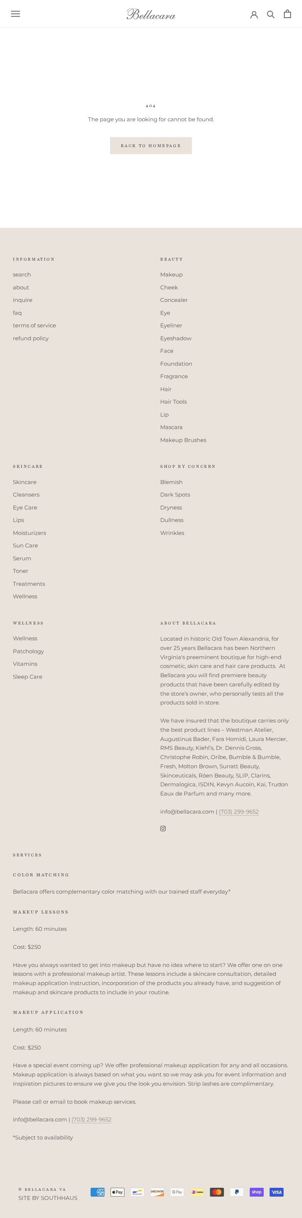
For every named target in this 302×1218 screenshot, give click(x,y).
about (21, 287)
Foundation (176, 363)
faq (17, 312)
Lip (164, 414)
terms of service (34, 325)
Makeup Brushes (183, 439)
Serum (22, 558)
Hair (166, 389)
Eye (165, 312)
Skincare (24, 482)
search (22, 274)
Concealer (174, 299)
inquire (22, 299)
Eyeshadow (176, 338)
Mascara (171, 427)
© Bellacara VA (42, 1189)
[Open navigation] (15, 14)
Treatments (29, 583)
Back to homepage (151, 146)
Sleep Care (27, 676)
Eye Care (25, 507)
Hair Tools (173, 401)
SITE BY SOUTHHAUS (47, 1197)
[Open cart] (287, 14)
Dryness (171, 507)
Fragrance (174, 376)
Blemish (171, 482)
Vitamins (25, 663)
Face (166, 350)
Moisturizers (29, 532)
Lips (18, 519)
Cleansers (26, 494)
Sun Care (25, 545)
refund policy (31, 338)
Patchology (28, 651)
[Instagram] (163, 828)
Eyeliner (171, 325)
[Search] (271, 14)
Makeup (171, 274)
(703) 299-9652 (239, 811)
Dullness (171, 519)
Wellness (25, 596)
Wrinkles (172, 532)
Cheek (169, 287)
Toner (20, 570)
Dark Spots (175, 494)
